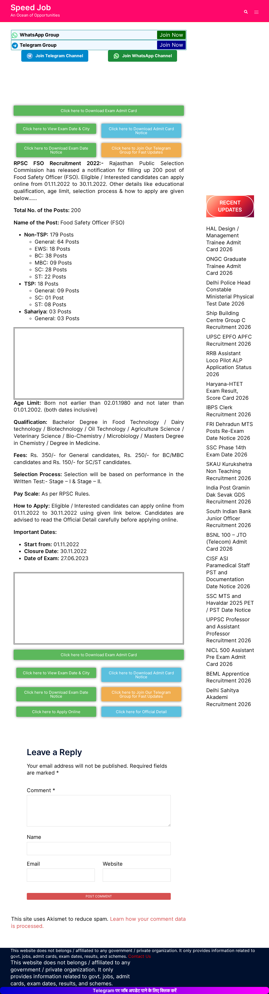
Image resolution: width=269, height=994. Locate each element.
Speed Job (31, 7)
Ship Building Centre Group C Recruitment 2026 (228, 320)
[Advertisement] (106, 81)
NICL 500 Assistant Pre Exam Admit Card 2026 (230, 657)
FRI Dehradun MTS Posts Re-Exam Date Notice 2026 (229, 431)
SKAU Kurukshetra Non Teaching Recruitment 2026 (229, 471)
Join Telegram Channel (59, 55)
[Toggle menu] (256, 10)
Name (34, 837)
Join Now (171, 35)
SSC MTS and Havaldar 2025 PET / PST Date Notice (230, 603)
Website (113, 864)
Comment (41, 790)
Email (33, 864)
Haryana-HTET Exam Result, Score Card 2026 (227, 391)
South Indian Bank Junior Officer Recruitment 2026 (228, 518)
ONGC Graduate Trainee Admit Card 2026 (226, 266)
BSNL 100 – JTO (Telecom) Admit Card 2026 (226, 542)
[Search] (246, 10)
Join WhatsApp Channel (147, 55)
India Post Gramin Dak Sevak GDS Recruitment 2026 (228, 495)
